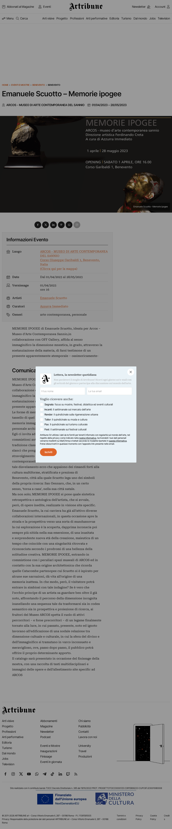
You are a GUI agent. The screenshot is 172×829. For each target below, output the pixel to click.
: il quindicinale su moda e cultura (66, 419)
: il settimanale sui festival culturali (66, 429)
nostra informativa (87, 438)
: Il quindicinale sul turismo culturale (66, 424)
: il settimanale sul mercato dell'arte (68, 409)
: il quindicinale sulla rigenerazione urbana (71, 414)
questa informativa (118, 440)
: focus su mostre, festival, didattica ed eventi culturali (79, 404)
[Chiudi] (130, 372)
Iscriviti (48, 452)
